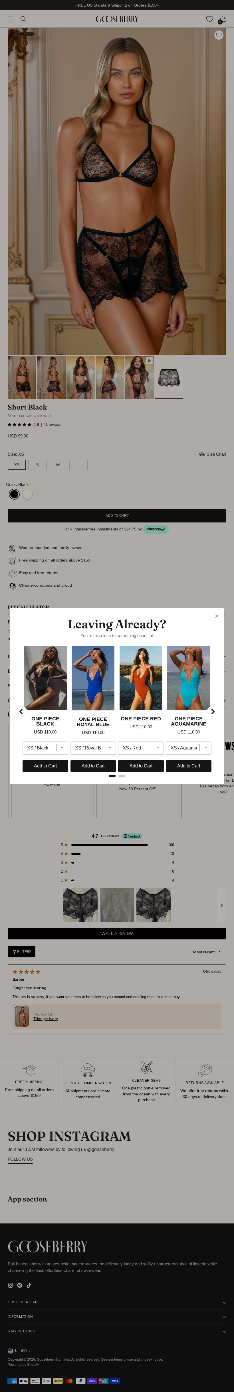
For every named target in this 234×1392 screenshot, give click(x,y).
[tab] (112, 776)
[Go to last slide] (21, 711)
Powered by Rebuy (117, 789)
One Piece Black (45, 721)
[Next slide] (212, 711)
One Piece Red (141, 718)
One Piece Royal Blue (93, 722)
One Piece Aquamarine (188, 721)
